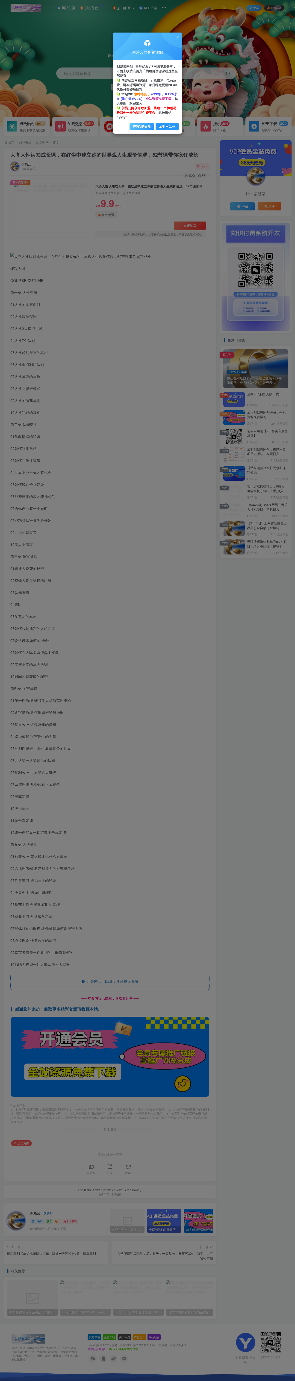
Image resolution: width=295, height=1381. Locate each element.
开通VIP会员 (142, 126)
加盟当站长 (167, 126)
